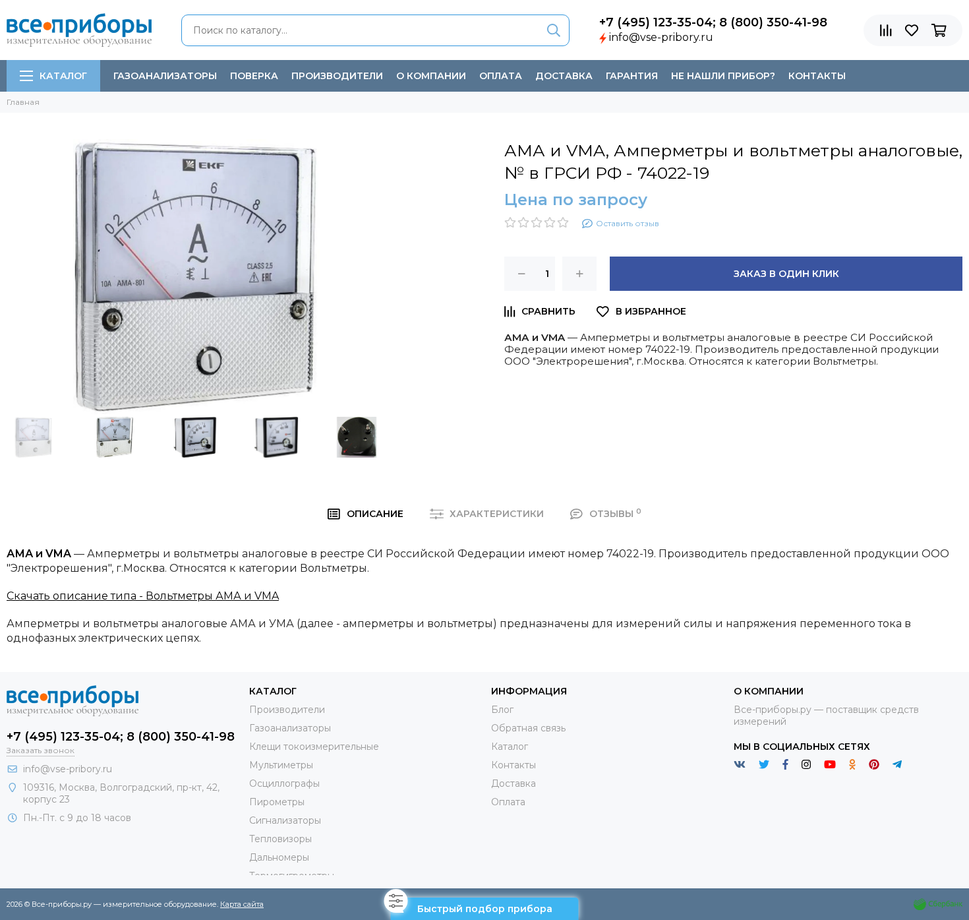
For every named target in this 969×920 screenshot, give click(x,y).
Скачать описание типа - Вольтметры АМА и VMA (143, 596)
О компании (431, 76)
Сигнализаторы (285, 820)
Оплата (500, 76)
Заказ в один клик (786, 274)
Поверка (254, 76)
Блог (502, 710)
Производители (337, 76)
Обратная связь (528, 728)
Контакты (817, 76)
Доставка (564, 76)
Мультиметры (281, 765)
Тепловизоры (280, 839)
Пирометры (277, 802)
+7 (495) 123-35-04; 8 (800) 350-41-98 (713, 22)
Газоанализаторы (165, 76)
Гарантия (632, 76)
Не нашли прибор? (723, 76)
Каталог (63, 76)
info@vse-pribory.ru (661, 37)
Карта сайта (242, 904)
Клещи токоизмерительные (314, 746)
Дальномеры (279, 857)
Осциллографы (284, 783)
